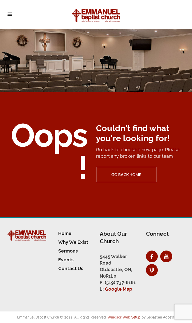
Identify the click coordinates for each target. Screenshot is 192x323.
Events (66, 259)
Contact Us (70, 268)
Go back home (126, 174)
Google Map (118, 289)
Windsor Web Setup (124, 317)
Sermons (68, 251)
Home (65, 233)
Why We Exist (73, 242)
